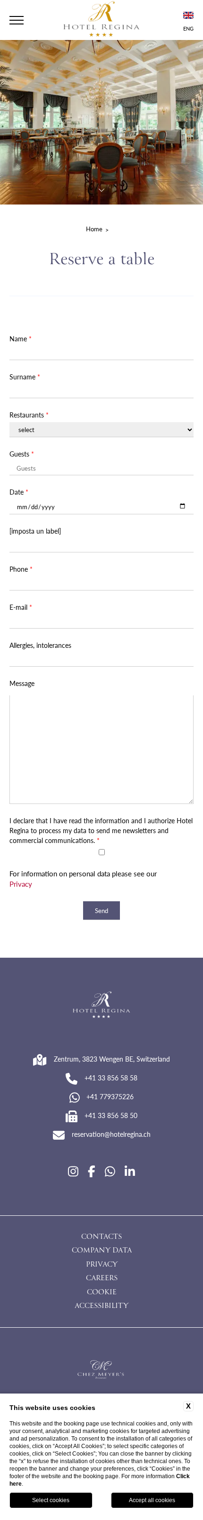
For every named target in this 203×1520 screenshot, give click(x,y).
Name (20, 338)
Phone (21, 569)
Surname (24, 376)
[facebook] (91, 1171)
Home (94, 228)
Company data (102, 1251)
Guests (21, 453)
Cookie (102, 1293)
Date (18, 491)
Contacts (101, 1237)
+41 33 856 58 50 (111, 1115)
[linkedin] (130, 1171)
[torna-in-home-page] (101, 20)
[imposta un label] (35, 531)
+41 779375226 (110, 1096)
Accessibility (101, 1306)
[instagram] (73, 1171)
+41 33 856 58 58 (111, 1077)
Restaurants (29, 414)
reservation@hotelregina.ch (111, 1134)
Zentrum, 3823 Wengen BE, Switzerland (112, 1058)
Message (21, 683)
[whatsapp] (110, 1171)
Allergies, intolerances (40, 645)
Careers (102, 1279)
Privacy (20, 884)
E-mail (20, 607)
